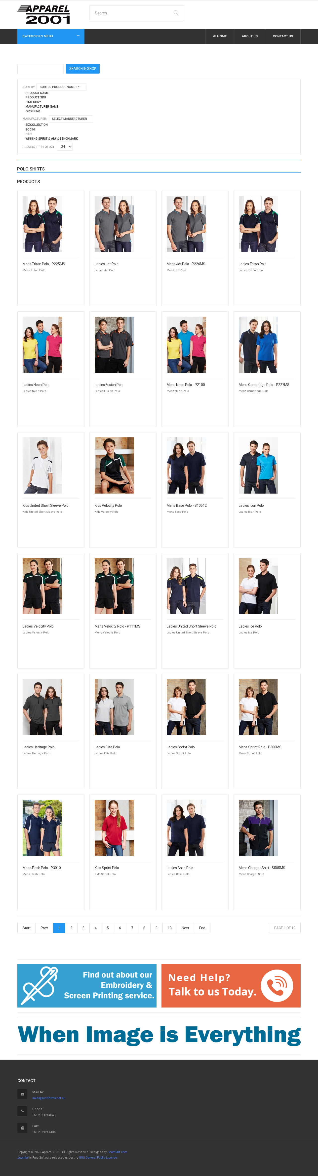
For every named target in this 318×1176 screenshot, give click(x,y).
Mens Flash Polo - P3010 (42, 868)
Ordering (33, 111)
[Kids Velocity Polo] (114, 465)
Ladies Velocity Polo (38, 626)
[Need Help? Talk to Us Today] (231, 986)
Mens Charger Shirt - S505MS (262, 868)
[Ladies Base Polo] (186, 828)
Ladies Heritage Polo (39, 747)
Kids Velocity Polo (108, 505)
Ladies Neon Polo (36, 385)
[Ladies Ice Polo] (258, 586)
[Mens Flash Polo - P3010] (42, 828)
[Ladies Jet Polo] (114, 224)
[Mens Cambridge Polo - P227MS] (258, 344)
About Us (250, 36)
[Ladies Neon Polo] (42, 344)
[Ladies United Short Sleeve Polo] (186, 586)
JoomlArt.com (117, 1152)
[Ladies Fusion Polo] (114, 344)
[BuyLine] (159, 1036)
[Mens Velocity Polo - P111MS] (114, 586)
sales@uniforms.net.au (48, 1098)
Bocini (30, 129)
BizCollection (37, 124)
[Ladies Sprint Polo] (186, 707)
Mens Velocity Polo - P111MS (117, 626)
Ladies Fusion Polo (109, 385)
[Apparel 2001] (43, 14)
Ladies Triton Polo (253, 264)
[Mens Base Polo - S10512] (186, 465)
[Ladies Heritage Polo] (42, 707)
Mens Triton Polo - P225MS (44, 264)
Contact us (283, 36)
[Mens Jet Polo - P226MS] (186, 224)
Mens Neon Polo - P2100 (186, 385)
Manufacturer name (42, 106)
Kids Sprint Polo (107, 868)
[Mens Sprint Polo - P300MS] (258, 707)
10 (170, 928)
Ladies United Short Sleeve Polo (191, 626)
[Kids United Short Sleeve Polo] (42, 465)
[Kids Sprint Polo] (114, 828)
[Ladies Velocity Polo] (42, 586)
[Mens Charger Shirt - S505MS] (258, 828)
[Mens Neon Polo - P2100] (186, 344)
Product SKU (36, 97)
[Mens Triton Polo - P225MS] (42, 224)
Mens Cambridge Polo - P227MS (264, 385)
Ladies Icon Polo (251, 505)
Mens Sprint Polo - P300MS (260, 747)
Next (185, 928)
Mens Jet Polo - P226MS (186, 264)
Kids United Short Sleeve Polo (46, 505)
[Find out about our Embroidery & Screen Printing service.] (87, 986)
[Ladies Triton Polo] (258, 224)
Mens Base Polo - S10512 (187, 505)
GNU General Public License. (98, 1157)
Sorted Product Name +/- (60, 87)
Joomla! (23, 1157)
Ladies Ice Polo (250, 626)
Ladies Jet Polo (107, 264)
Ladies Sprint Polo (181, 747)
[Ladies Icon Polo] (258, 465)
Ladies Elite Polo (107, 747)
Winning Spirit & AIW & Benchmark (52, 138)
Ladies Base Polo (180, 868)
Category (33, 102)
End (202, 928)
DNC (29, 134)
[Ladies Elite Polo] (114, 707)
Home (222, 36)
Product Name (37, 93)
